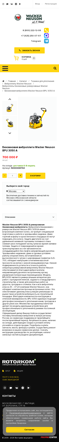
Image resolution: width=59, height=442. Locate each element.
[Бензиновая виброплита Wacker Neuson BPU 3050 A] (37, 119)
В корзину (35, 176)
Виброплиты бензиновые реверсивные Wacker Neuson (25, 87)
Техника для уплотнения (42, 81)
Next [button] (10, 133)
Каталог (23, 81)
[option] (9, 108)
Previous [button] (10, 99)
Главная (12, 81)
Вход (37, 4)
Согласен (29, 429)
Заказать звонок (31, 50)
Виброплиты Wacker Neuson (18, 84)
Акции (20, 371)
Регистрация (51, 4)
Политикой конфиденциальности (25, 413)
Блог (8, 371)
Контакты (9, 396)
